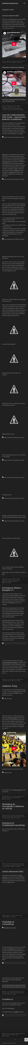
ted (17, 992)
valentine (9, 109)
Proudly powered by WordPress (9, 1043)
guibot (23, 816)
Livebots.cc (7, 999)
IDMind (17, 170)
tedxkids (8, 866)
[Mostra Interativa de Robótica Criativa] (14, 285)
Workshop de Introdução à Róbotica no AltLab (13, 806)
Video (5, 61)
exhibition (11, 581)
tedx (5, 866)
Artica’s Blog (17, 790)
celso (22, 679)
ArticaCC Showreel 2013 (10, 16)
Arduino (11, 107)
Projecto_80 (17, 691)
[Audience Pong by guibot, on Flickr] (14, 705)
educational (18, 865)
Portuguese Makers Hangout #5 (11, 588)
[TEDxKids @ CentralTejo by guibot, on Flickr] (14, 935)
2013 (24, 61)
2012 (18, 915)
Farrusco (8, 816)
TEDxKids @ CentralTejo (8, 923)
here (3, 574)
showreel (7, 62)
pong (13, 797)
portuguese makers (6, 680)
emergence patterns (12, 717)
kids (3, 866)
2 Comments (6, 1036)
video (10, 62)
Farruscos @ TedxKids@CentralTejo (13, 824)
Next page (26, 1039)
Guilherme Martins (10, 3)
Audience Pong (9, 686)
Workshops (21, 815)
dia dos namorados (13, 108)
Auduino (11, 172)
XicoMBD (15, 1012)
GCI (24, 689)
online (17, 1034)
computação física (17, 816)
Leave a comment (18, 62)
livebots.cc (11, 1008)
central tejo (13, 865)
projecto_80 (17, 797)
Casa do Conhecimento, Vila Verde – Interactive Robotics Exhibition (14, 117)
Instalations (4, 107)
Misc (24, 796)
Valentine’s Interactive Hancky (13, 67)
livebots (14, 1034)
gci (11, 797)
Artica (19, 61)
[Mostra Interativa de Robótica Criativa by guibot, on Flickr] (14, 144)
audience (8, 797)
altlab (19, 679)
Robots (18, 578)
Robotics (14, 580)
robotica (4, 818)
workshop (8, 818)
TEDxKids (11, 949)
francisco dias (9, 1034)
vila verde (14, 109)
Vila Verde (5, 154)
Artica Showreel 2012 (12, 871)
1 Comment (20, 109)
